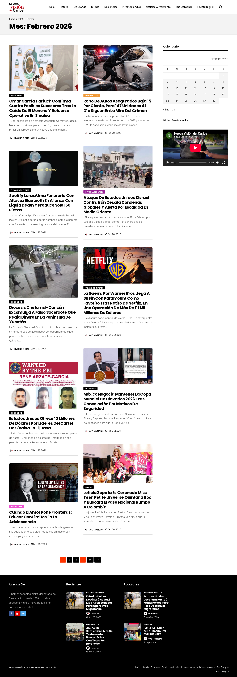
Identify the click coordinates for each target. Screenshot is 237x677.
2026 (20, 19)
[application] (195, 148)
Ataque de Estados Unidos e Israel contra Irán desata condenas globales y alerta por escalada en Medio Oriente (116, 205)
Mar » (174, 109)
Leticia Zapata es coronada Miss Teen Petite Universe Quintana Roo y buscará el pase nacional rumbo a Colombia (117, 500)
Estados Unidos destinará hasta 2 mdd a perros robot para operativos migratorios (99, 603)
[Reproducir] (167, 162)
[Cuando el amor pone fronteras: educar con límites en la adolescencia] (43, 482)
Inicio (52, 7)
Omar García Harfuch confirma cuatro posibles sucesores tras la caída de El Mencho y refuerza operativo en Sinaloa (42, 108)
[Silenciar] (217, 162)
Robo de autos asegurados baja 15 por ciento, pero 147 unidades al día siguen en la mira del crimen (117, 105)
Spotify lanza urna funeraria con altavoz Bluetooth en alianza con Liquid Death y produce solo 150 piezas (41, 203)
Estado (95, 7)
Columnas (80, 7)
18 (186, 94)
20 (205, 94)
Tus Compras (184, 7)
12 (195, 88)
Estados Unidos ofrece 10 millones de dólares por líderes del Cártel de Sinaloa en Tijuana (42, 423)
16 (167, 94)
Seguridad (16, 95)
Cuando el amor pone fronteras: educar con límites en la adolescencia (40, 517)
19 (195, 94)
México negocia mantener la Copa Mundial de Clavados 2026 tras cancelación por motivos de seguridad (117, 401)
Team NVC (96, 613)
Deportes (90, 388)
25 (186, 101)
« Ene (166, 109)
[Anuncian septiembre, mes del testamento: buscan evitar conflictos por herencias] (75, 632)
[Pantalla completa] (223, 162)
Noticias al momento (158, 7)
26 (195, 101)
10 (177, 88)
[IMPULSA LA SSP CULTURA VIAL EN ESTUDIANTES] (132, 632)
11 (186, 88)
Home (12, 19)
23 (167, 101)
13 (205, 88)
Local (88, 487)
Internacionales (131, 7)
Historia (64, 7)
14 (90, 560)
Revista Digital (205, 7)
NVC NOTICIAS (21, 138)
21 (214, 94)
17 (177, 94)
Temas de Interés (20, 190)
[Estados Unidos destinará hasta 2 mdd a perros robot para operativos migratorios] (75, 600)
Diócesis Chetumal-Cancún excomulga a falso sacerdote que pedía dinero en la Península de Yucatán (42, 315)
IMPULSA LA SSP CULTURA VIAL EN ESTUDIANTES (155, 631)
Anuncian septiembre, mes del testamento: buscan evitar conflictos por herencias (99, 635)
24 (177, 101)
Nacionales (110, 7)
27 (205, 101)
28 (214, 101)
